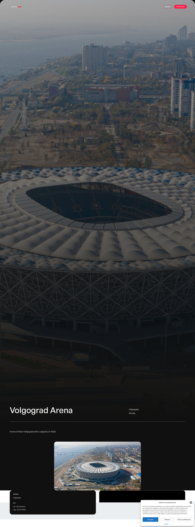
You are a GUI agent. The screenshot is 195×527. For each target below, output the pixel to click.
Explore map (180, 6)
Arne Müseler (108, 488)
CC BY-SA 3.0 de (131, 488)
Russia (23, 498)
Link (138, 488)
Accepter (150, 519)
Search (167, 6)
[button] (191, 502)
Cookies (166, 524)
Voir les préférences (184, 519)
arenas (16, 6)
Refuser (167, 519)
